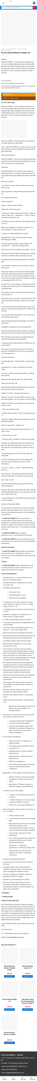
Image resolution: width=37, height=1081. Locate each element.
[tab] (19, 94)
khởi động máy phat (16, 86)
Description (7, 94)
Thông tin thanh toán (10, 98)
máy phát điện (31, 86)
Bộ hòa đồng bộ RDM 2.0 (9, 1000)
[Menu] (3, 3)
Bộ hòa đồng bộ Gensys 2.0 (27, 967)
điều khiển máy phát (15, 87)
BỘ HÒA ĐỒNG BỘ (11, 49)
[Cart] (34, 3)
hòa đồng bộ (7, 86)
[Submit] (34, 7)
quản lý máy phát (5, 87)
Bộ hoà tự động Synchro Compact (9, 1033)
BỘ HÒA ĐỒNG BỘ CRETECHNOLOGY (15, 83)
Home (2, 49)
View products (9, 976)
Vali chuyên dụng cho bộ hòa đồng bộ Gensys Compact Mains (27, 1001)
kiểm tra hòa (25, 86)
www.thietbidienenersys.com (15, 937)
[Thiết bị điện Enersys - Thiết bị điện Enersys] (19, 3)
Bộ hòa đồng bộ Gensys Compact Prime (9, 968)
